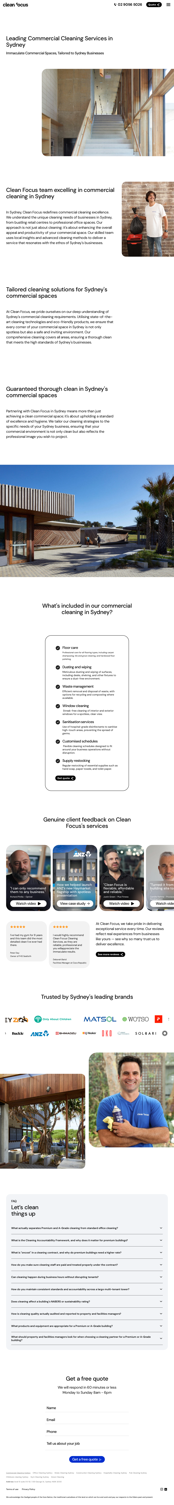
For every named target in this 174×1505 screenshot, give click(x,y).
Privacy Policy (28, 1489)
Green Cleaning (57, 1477)
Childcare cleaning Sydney (17, 1477)
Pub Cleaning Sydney (138, 1473)
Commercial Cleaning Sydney (18, 1473)
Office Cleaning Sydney (42, 1473)
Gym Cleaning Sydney (40, 1477)
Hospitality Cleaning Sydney (115, 1473)
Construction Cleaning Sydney (89, 1473)
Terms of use (12, 1489)
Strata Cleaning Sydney (64, 1473)
